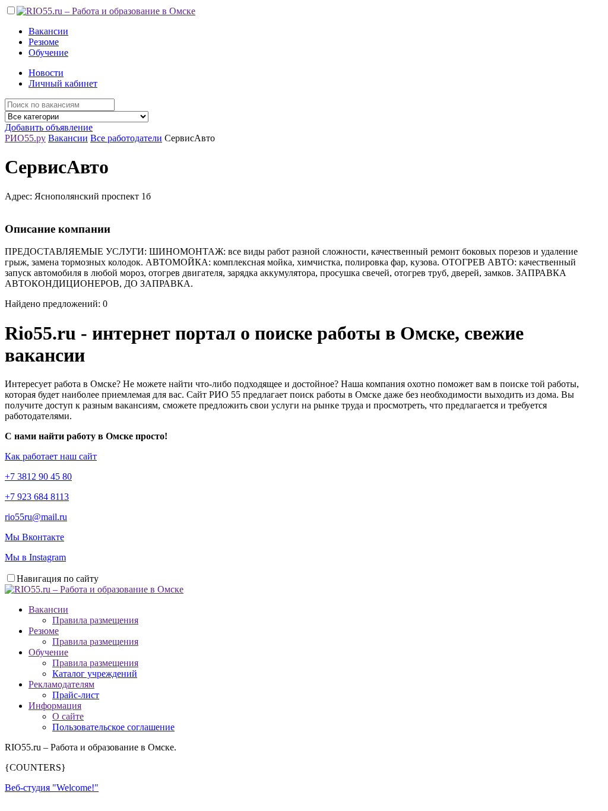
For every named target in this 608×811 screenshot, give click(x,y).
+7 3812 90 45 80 (38, 476)
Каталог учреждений (94, 674)
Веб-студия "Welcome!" (52, 788)
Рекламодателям (61, 684)
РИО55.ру (25, 138)
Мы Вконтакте (34, 537)
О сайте (68, 716)
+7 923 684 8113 (37, 497)
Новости (46, 73)
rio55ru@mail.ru (36, 517)
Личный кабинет (62, 83)
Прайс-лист (75, 695)
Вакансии (48, 31)
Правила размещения (95, 620)
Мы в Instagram (35, 557)
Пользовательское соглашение (113, 727)
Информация (54, 706)
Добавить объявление (49, 127)
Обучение (48, 52)
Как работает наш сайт (51, 456)
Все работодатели (126, 138)
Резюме (43, 42)
